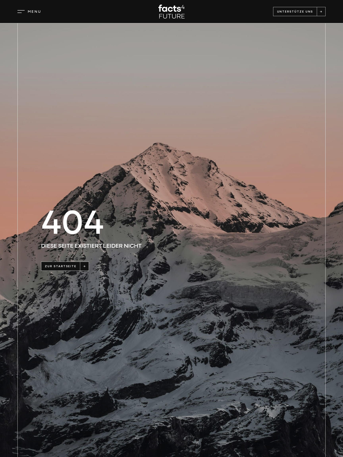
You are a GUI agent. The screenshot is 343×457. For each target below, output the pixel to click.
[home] (171, 12)
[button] (29, 11)
